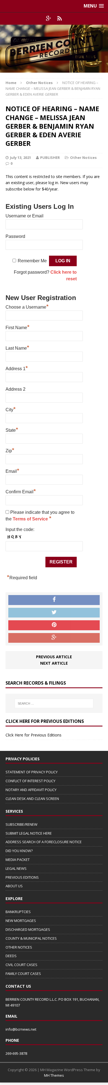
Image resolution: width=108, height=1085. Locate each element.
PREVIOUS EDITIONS (22, 877)
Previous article (54, 656)
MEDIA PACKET (18, 859)
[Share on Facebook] (54, 600)
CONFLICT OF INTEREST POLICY (30, 780)
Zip (10, 450)
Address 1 (17, 368)
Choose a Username (27, 306)
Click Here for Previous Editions (33, 735)
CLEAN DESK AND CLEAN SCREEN (32, 798)
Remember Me (32, 260)
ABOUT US (14, 885)
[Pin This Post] (54, 625)
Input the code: (20, 529)
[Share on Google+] (54, 638)
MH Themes (54, 1075)
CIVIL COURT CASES (21, 964)
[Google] (48, 18)
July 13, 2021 (20, 157)
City (11, 409)
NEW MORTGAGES (21, 920)
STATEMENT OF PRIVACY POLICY (32, 771)
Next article (54, 663)
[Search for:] (54, 703)
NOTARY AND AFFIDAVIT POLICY (31, 789)
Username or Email (24, 216)
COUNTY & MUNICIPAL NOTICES (31, 938)
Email (12, 470)
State (12, 429)
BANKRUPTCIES (18, 911)
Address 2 (15, 389)
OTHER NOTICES (19, 947)
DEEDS (11, 955)
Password (15, 236)
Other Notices (83, 157)
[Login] (60, 18)
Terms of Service (31, 519)
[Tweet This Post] (54, 613)
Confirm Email (21, 491)
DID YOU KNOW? (19, 850)
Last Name (17, 347)
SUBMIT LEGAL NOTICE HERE (29, 833)
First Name (18, 327)
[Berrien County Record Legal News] (54, 49)
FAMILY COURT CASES (23, 973)
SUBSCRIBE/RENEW (21, 824)
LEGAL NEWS (16, 868)
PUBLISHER (50, 157)
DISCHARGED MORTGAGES (28, 929)
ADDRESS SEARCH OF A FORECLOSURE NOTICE (44, 841)
